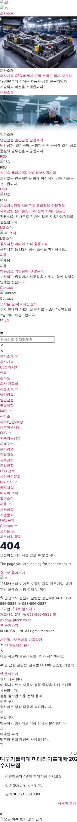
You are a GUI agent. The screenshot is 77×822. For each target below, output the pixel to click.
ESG (3, 189)
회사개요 (7, 362)
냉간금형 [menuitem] (7, 140)
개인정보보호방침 (13, 639)
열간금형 (7, 400)
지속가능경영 (10, 438)
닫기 (39, 819)
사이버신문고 (10, 476)
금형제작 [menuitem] (36, 140)
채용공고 (7, 509)
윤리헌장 (7, 465)
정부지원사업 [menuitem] (46, 172)
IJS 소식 (6, 227)
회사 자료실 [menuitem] (63, 75)
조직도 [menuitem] (48, 75)
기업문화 (7, 515)
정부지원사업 (10, 427)
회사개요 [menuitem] (7, 75)
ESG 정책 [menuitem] (37, 211)
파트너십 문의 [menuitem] (26, 304)
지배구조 (7, 444)
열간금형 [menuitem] (22, 140)
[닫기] (1, 345)
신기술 (5, 416)
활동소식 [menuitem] (41, 244)
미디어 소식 (9, 493)
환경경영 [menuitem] (58, 205)
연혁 (3, 372)
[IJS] (38, 578)
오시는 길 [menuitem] (8, 304)
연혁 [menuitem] (38, 75)
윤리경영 (7, 449)
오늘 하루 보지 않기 (19, 819)
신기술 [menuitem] (5, 172)
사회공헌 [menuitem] (7, 211)
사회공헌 (7, 460)
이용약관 (35, 639)
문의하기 (10, 625)
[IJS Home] (38, 5)
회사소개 (7, 13)
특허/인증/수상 (11, 422)
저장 (73, 753)
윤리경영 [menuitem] (43, 205)
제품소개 (7, 92)
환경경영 (7, 454)
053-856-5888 (39, 614)
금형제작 (7, 405)
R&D (3, 156)
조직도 (5, 378)
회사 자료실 (9, 383)
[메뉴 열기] (1, 333)
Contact (6, 287)
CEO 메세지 (9, 367)
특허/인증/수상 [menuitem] (23, 172)
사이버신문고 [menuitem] (55, 211)
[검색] (1, 320)
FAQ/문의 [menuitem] (37, 271)
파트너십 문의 (11, 536)
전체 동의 (34, 696)
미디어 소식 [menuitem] (24, 244)
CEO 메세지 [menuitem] (24, 75)
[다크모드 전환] (4, 327)
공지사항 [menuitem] (7, 244)
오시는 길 (7, 531)
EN (6, 320)
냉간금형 (7, 394)
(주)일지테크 (25, 609)
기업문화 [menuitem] (22, 271)
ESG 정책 (7, 471)
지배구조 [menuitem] (29, 205)
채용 (3, 254)
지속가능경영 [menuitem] (11, 205)
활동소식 (7, 498)
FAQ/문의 (7, 520)
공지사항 (7, 487)
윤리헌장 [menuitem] (22, 211)
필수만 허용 (17, 696)
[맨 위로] (1, 645)
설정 (3, 696)
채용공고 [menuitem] (7, 271)
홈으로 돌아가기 (12, 573)
